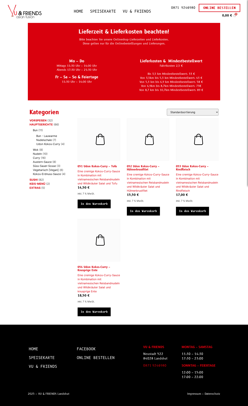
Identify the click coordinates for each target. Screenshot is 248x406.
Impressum (194, 393)
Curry (36, 157)
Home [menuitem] (78, 11)
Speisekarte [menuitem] (103, 11)
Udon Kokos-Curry (48, 144)
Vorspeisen (38, 120)
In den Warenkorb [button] (94, 203)
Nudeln (37, 153)
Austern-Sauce (42, 162)
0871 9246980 (183, 8)
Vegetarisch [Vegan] (46, 170)
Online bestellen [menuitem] (96, 357)
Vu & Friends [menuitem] (137, 11)
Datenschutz (212, 393)
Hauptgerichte (41, 124)
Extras (35, 187)
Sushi (34, 179)
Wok (35, 149)
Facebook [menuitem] (86, 349)
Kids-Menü (37, 183)
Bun (35, 130)
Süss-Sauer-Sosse (44, 166)
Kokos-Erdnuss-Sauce (47, 174)
